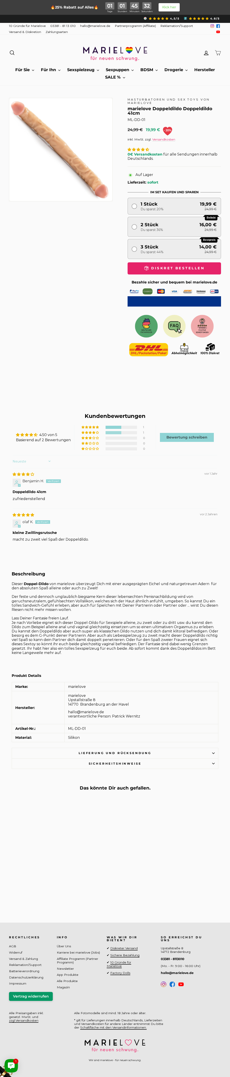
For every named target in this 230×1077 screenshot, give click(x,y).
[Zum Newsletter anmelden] (20, 1057)
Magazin (63, 987)
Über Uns (64, 946)
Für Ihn (49, 69)
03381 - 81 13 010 (63, 26)
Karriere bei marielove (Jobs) (78, 952)
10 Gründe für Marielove (27, 26)
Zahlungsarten (57, 32)
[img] (23, 474)
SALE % (113, 77)
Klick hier (169, 7)
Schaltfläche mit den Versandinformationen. (113, 1027)
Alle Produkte (67, 981)
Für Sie (23, 69)
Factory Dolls (120, 973)
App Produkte (67, 974)
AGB (12, 946)
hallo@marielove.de (95, 26)
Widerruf (15, 952)
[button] (138, 149)
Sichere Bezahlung (124, 955)
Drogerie (174, 69)
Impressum (17, 983)
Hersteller (204, 69)
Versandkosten (163, 139)
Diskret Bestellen (33, 894)
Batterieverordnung (24, 971)
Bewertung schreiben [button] (186, 437)
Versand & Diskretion (25, 32)
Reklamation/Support (176, 26)
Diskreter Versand (124, 948)
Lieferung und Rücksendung (115, 753)
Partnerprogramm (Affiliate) (135, 26)
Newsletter (65, 968)
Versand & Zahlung (23, 959)
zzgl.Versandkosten (23, 1020)
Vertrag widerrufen (31, 996)
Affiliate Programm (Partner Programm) (77, 960)
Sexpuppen (118, 69)
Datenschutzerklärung (26, 977)
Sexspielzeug (81, 69)
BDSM (147, 69)
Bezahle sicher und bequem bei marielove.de (174, 282)
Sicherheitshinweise (115, 763)
